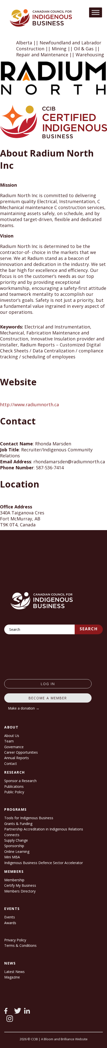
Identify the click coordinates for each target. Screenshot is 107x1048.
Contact (10, 763)
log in (48, 683)
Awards (10, 922)
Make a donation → (23, 708)
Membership (14, 880)
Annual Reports (16, 757)
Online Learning (16, 851)
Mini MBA (12, 857)
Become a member (48, 698)
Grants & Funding (18, 823)
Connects (11, 834)
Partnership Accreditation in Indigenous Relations (43, 829)
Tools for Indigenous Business (28, 817)
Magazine (12, 977)
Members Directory (20, 891)
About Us (11, 735)
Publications (14, 786)
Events (9, 917)
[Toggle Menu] (96, 12)
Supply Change (16, 840)
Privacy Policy (15, 940)
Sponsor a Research (20, 780)
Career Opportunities (21, 752)
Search (89, 629)
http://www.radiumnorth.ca (29, 404)
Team (9, 741)
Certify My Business (20, 885)
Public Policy (14, 792)
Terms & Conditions (20, 945)
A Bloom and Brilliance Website (64, 1039)
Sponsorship (14, 845)
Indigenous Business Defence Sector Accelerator (43, 862)
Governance (14, 746)
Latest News (14, 971)
